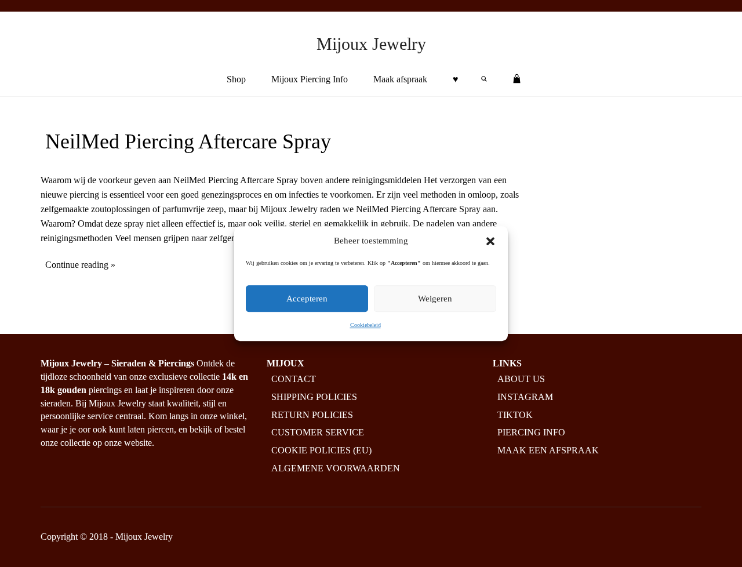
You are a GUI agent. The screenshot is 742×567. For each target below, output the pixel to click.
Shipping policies (314, 397)
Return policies (312, 415)
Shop (236, 79)
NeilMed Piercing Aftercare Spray (188, 141)
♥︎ (456, 79)
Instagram (525, 397)
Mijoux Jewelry (371, 43)
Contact (293, 379)
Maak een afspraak (548, 451)
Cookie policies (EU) (321, 451)
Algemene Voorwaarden (335, 469)
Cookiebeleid (365, 325)
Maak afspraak (400, 79)
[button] (490, 241)
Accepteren (307, 299)
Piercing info (531, 433)
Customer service (317, 433)
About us (521, 379)
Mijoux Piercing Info (309, 79)
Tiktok (515, 415)
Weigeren (435, 299)
